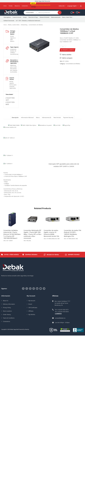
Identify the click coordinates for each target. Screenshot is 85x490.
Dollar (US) (61, 6)
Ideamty (27, 329)
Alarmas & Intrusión (44, 17)
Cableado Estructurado (8, 20)
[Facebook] (23, 288)
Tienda (10, 6)
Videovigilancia (7, 17)
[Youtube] (40, 288)
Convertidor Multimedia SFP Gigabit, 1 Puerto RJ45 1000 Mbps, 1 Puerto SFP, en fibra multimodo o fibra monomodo (32, 234)
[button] (33, 3)
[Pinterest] (33, 288)
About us (17, 6)
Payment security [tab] (68, 117)
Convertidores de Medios (36, 25)
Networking (24, 25)
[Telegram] (44, 288)
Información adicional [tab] (27, 117)
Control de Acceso (17, 17)
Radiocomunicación (55, 17)
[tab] (15, 117)
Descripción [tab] (15, 117)
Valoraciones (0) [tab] (46, 117)
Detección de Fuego (33, 17)
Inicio (4, 6)
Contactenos (25, 6)
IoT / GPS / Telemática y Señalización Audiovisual (28, 20)
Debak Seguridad (14, 329)
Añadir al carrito (68, 50)
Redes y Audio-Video (67, 17)
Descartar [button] (47, 1)
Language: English (71, 6)
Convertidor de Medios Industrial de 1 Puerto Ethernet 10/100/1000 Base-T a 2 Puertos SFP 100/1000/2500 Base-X (12, 234)
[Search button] (59, 12)
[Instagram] (30, 288)
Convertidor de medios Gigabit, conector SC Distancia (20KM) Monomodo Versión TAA (51, 233)
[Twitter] (26, 288)
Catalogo (33, 7)
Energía (25, 17)
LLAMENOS (58, 313)
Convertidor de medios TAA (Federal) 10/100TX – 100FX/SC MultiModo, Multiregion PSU (72, 233)
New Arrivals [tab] (57, 117)
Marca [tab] (38, 117)
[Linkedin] (37, 288)
